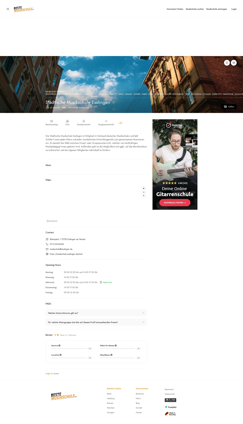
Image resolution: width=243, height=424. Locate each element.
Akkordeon (51, 94)
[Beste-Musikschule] (24, 8)
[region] (96, 204)
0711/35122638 (57, 244)
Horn (150, 94)
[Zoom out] (144, 192)
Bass (59, 94)
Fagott (113, 94)
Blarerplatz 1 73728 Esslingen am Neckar (67, 239)
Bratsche (79, 94)
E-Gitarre (94, 95)
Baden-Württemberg (55, 91)
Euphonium (104, 94)
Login (234, 9)
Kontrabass (178, 94)
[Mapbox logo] (51, 221)
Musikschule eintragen (216, 9)
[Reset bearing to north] (144, 196)
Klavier (168, 94)
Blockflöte (68, 94)
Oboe (187, 94)
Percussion (196, 94)
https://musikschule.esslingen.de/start (66, 254)
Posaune (207, 94)
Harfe (144, 94)
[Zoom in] (144, 188)
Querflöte (217, 94)
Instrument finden (175, 9)
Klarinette (159, 94)
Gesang (128, 94)
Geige (121, 94)
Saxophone (228, 94)
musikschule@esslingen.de (61, 249)
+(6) (120, 123)
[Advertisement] (121, 37)
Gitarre (137, 94)
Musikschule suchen (195, 9)
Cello (87, 94)
